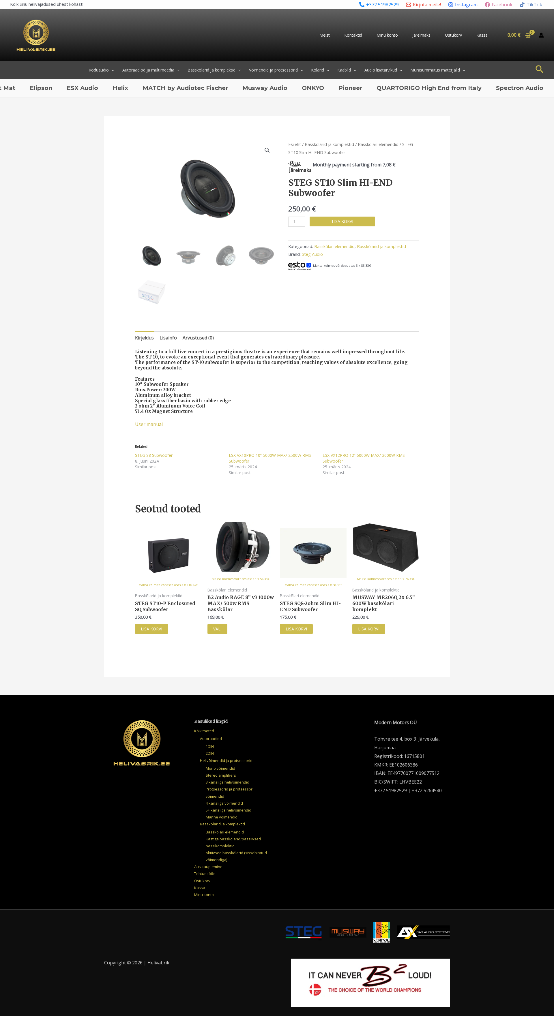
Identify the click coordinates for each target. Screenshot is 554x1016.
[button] (111, 70)
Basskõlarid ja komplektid (211, 70)
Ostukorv (453, 35)
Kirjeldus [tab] (144, 338)
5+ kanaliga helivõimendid (228, 810)
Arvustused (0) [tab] (198, 338)
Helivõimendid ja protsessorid (226, 760)
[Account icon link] (541, 35)
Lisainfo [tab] (168, 338)
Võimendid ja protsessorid (273, 70)
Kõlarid (317, 70)
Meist (324, 35)
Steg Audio (312, 254)
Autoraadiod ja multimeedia (148, 70)
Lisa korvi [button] (151, 629)
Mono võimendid (220, 768)
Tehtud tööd (205, 873)
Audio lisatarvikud (380, 70)
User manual (149, 424)
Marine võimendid (221, 817)
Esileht (294, 144)
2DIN (210, 753)
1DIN (210, 746)
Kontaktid (353, 35)
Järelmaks (421, 35)
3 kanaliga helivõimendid (227, 782)
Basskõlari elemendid (378, 144)
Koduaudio (99, 70)
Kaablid (344, 70)
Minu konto (387, 35)
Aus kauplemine (208, 866)
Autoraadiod (211, 738)
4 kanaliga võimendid (224, 803)
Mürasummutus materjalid (435, 70)
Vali (217, 629)
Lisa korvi (342, 221)
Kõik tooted (204, 730)
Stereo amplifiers (221, 775)
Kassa (482, 35)
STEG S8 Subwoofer (154, 455)
